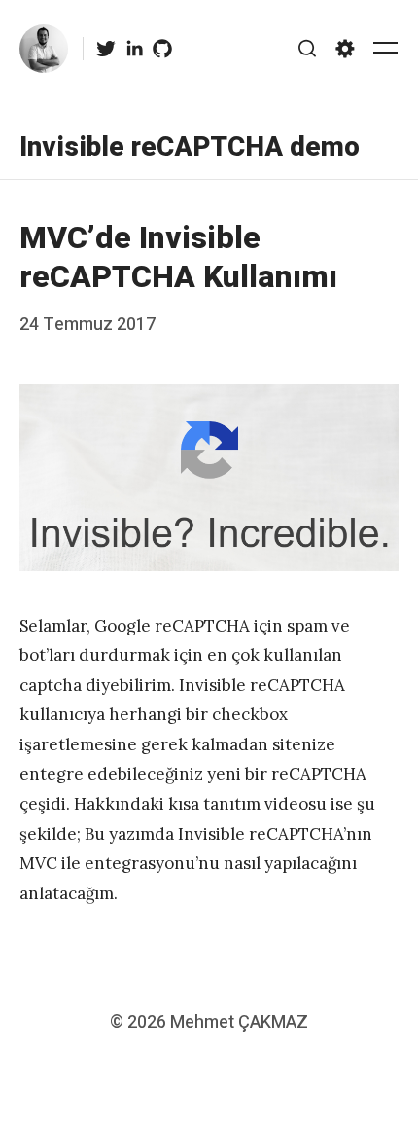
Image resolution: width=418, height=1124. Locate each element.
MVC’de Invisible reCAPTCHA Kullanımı (178, 257)
